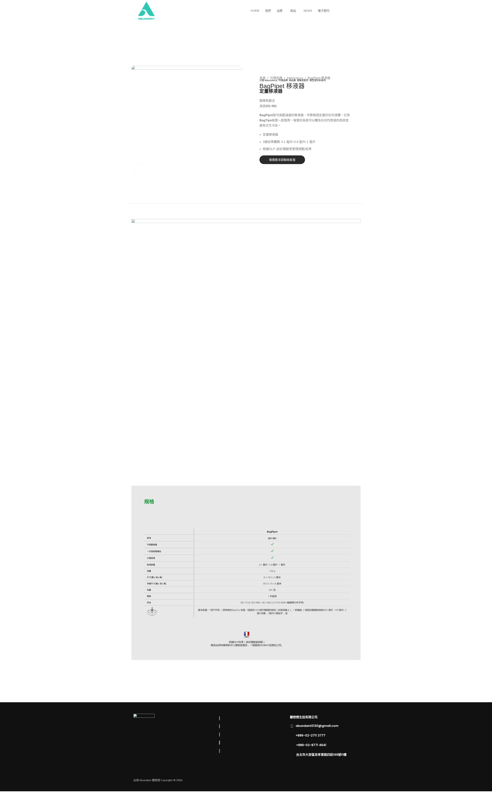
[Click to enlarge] (139, 169)
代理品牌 (276, 78)
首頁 (262, 78)
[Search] (343, 10)
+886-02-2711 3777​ (310, 735)
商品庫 (292, 80)
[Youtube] (355, 779)
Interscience (295, 78)
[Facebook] (331, 779)
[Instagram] (343, 779)
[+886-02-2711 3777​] (292, 735)
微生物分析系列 (318, 80)
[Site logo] (146, 10)
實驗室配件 (302, 80)
